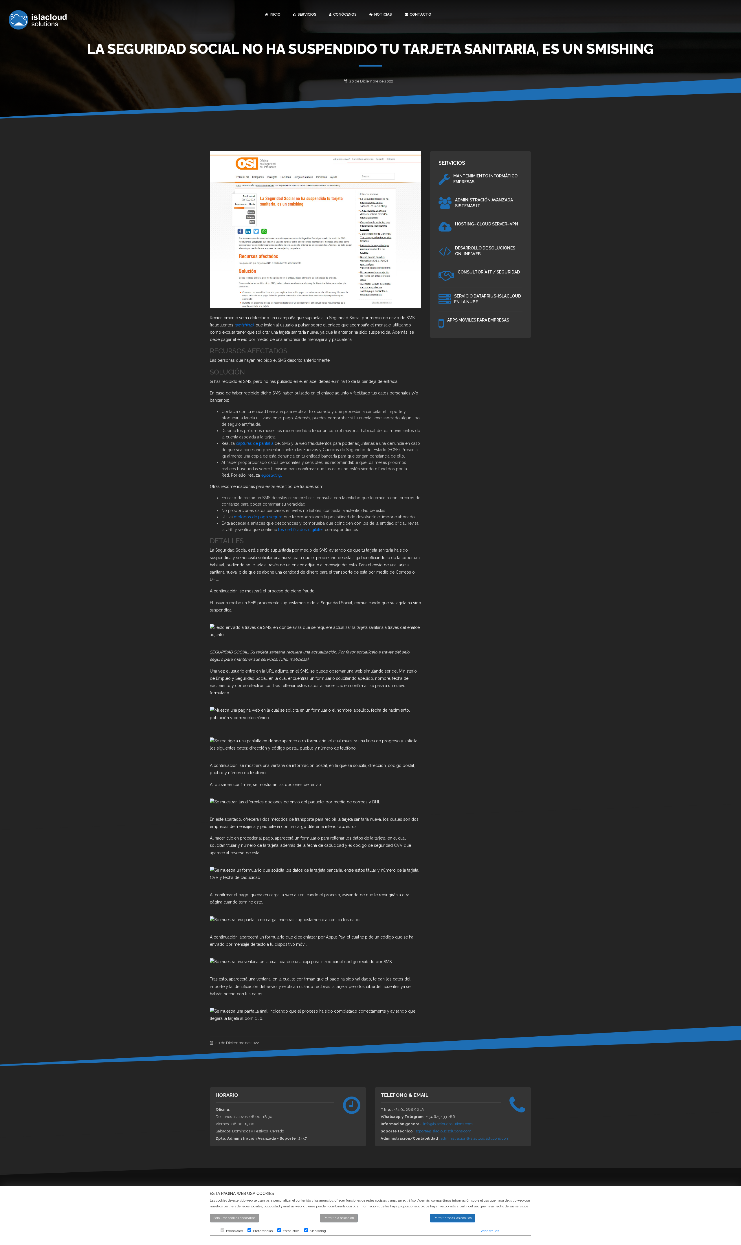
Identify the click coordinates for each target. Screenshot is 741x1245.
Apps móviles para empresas (478, 320)
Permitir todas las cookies (453, 1218)
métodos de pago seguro (258, 517)
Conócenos (344, 14)
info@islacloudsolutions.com (448, 1124)
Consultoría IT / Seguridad (489, 272)
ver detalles (490, 1231)
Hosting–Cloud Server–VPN (486, 224)
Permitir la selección (339, 1218)
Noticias (382, 14)
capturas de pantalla (255, 443)
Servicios (306, 14)
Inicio (274, 14)
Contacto (420, 14)
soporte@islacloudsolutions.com (443, 1131)
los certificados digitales (301, 529)
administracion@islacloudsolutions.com (475, 1138)
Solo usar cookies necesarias (234, 1218)
